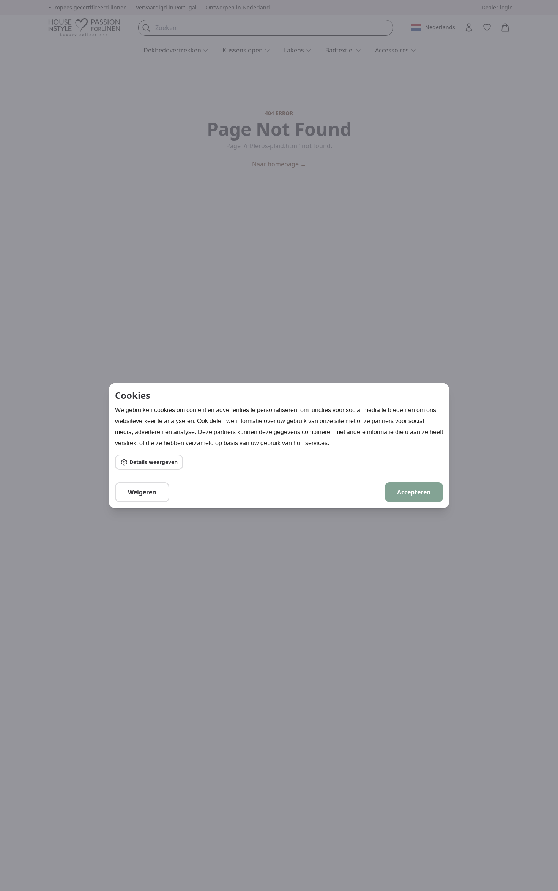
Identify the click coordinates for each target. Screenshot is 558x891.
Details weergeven (153, 462)
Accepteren (414, 492)
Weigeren (142, 492)
